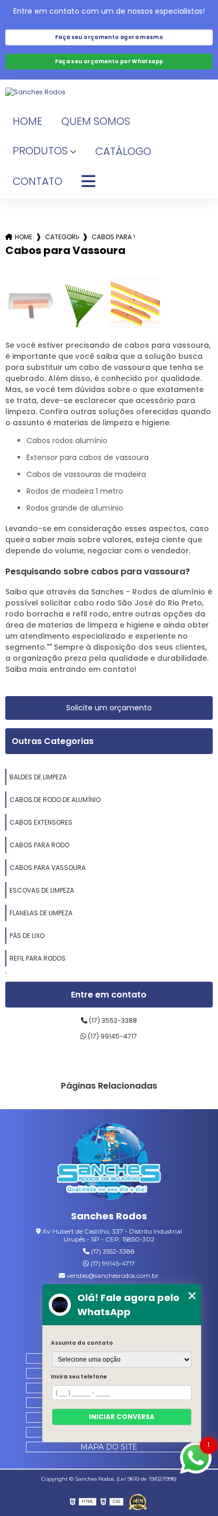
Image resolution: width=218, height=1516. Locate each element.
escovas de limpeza (42, 890)
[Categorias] (88, 181)
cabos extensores (41, 822)
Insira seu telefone (79, 1377)
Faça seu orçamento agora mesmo (109, 37)
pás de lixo (27, 935)
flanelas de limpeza (41, 912)
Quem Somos (95, 121)
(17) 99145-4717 (111, 1036)
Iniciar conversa (122, 1416)
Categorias (62, 236)
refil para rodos (38, 958)
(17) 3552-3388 (112, 1020)
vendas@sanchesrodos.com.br (112, 1275)
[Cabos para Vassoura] (29, 302)
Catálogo (123, 151)
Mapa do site (109, 1447)
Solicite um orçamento (109, 707)
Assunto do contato (82, 1343)
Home (27, 121)
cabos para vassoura (48, 867)
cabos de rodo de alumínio (55, 799)
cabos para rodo (39, 844)
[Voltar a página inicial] (108, 92)
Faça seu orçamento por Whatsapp (109, 61)
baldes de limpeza (38, 776)
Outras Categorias (53, 741)
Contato (37, 181)
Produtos (40, 150)
